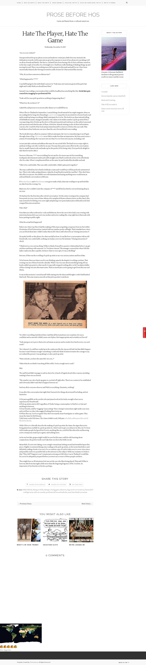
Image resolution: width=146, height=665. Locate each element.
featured (88, 490)
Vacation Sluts (50, 545)
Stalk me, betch (71, 2)
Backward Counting (108, 100)
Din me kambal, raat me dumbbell (113, 96)
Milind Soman (40, 182)
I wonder (104, 92)
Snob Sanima (57, 2)
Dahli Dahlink (27, 490)
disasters (63, 490)
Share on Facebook (37, 484)
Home (19, 2)
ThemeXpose (34, 662)
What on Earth (43, 2)
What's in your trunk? (28, 545)
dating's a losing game (52, 490)
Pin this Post (77, 484)
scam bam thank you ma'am (77, 492)
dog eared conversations (75, 490)
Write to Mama (109, 2)
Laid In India (52, 115)
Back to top (123, 662)
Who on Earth (29, 2)
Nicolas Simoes (26, 182)
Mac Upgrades (5, 650)
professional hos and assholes (56, 492)
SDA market (39, 136)
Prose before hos (73, 14)
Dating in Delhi (38, 490)
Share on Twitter (58, 484)
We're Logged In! (77, 545)
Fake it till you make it (109, 104)
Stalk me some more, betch (90, 2)
